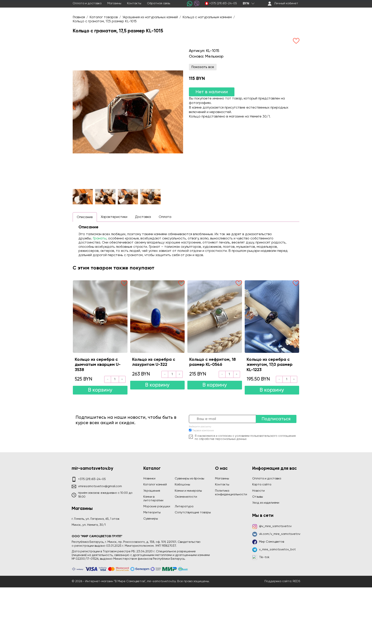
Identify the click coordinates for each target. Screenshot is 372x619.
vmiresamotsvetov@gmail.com (100, 486)
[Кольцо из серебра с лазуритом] (157, 316)
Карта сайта (261, 484)
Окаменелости (186, 496)
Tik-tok (264, 557)
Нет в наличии (211, 92)
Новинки (149, 478)
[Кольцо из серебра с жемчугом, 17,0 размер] (272, 316)
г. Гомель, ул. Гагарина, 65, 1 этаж (96, 519)
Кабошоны (182, 484)
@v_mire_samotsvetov (275, 526)
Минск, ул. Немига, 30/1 (89, 525)
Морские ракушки (156, 506)
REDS (296, 581)
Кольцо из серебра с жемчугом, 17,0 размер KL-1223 (270, 364)
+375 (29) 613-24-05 (223, 3)
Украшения (151, 490)
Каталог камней (155, 484)
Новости (258, 490)
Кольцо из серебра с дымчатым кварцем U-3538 (98, 364)
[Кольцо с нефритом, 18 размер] (214, 316)
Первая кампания (203, 430)
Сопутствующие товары (193, 512)
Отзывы (257, 496)
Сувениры (150, 518)
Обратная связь (158, 3)
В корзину (100, 390)
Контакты (134, 3)
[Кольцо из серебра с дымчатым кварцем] (100, 316)
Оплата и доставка (87, 3)
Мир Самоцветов (271, 541)
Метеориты (152, 512)
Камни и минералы (188, 490)
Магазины (114, 3)
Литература (184, 506)
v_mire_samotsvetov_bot (277, 549)
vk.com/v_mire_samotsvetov (279, 534)
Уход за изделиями (265, 502)
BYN (246, 3)
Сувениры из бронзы (189, 478)
